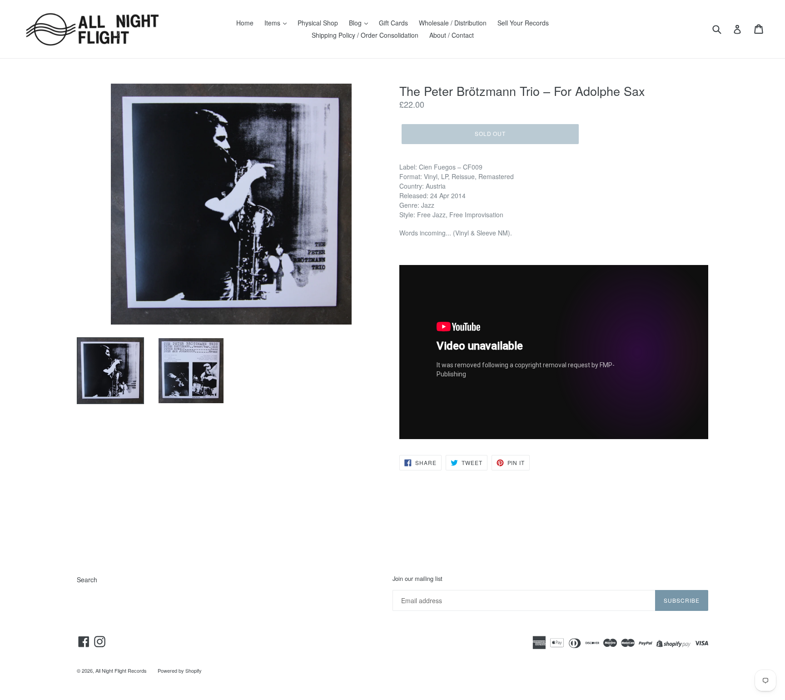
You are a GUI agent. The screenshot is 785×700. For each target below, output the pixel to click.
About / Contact (451, 35)
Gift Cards (393, 22)
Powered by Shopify (180, 670)
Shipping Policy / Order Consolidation (365, 35)
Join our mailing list (417, 578)
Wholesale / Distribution (453, 22)
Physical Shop (318, 22)
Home (244, 22)
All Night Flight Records (121, 670)
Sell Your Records (523, 22)
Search (87, 579)
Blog (356, 22)
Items (273, 22)
